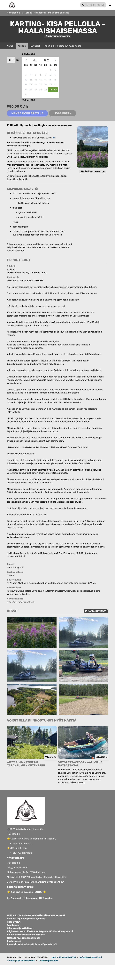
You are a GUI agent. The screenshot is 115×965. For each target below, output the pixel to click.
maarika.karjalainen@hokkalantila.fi (48, 877)
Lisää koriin (62, 113)
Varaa (10, 46)
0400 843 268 (22, 881)
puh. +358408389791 (64, 957)
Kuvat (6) (35, 46)
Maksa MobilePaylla (27, 113)
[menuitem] (93, 5)
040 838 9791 (23, 877)
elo (34, 60)
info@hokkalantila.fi (17, 867)
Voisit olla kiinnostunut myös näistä (62, 46)
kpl (17, 60)
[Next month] (55, 60)
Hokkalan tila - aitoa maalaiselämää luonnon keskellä (36, 915)
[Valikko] (110, 5)
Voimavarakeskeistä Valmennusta (26, 934)
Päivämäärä (28, 54)
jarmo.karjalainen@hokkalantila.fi (47, 881)
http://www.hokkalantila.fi (20, 602)
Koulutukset (14, 941)
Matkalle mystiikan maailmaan (23, 938)
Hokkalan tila (14, 12)
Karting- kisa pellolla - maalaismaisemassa (47, 12)
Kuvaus (22, 46)
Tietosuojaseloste (48, 960)
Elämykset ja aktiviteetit (20, 928)
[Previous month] (26, 60)
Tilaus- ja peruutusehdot (20, 960)
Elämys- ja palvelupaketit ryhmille (26, 918)
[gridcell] (25, 70)
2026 (46, 60)
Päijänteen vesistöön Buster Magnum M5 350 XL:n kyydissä (40, 931)
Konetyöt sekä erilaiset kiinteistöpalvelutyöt (32, 944)
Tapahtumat (13, 925)
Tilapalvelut (13, 922)
